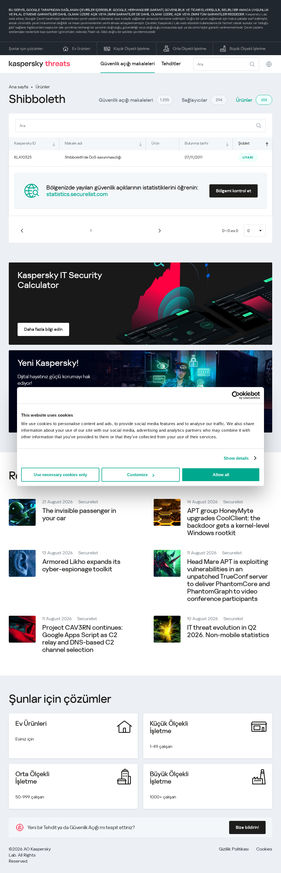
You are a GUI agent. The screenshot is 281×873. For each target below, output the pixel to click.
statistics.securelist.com (77, 194)
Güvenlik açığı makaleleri (127, 63)
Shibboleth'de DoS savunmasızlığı (93, 157)
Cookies (264, 849)
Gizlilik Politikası (234, 849)
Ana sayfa (18, 86)
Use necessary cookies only (60, 474)
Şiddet (243, 143)
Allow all (221, 474)
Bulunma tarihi (196, 143)
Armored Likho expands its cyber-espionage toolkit (81, 565)
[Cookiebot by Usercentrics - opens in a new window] (236, 395)
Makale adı (73, 143)
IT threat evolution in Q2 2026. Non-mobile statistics (228, 631)
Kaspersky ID (25, 143)
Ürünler (43, 86)
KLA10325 (23, 157)
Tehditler (171, 63)
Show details (236, 458)
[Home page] (42, 64)
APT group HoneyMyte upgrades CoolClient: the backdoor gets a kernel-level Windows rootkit (228, 522)
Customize (137, 474)
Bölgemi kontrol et (233, 190)
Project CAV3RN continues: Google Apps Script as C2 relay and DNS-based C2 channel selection (82, 639)
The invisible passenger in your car (79, 514)
